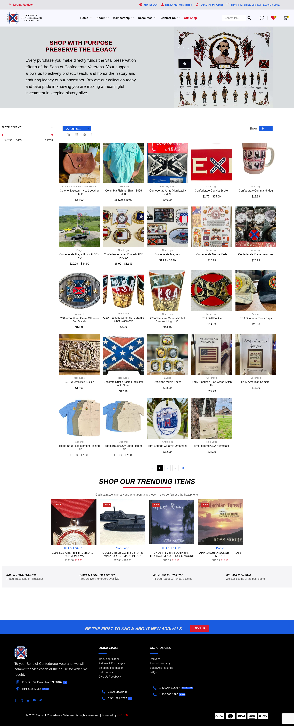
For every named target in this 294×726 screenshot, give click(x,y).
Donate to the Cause (212, 4)
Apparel (79, 314)
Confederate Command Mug (256, 190)
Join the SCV (151, 4)
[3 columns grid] (77, 134)
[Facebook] (15, 700)
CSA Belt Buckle (212, 318)
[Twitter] (22, 700)
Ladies (167, 377)
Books (220, 548)
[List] (93, 134)
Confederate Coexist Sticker (212, 190)
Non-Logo (211, 186)
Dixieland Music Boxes (167, 382)
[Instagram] (28, 700)
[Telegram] (40, 700)
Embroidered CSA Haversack (212, 445)
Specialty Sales (167, 186)
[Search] (249, 18)
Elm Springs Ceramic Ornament (167, 445)
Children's (211, 377)
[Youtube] (34, 700)
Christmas (167, 441)
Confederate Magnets (167, 254)
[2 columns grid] (69, 134)
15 (183, 468)
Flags (79, 250)
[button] (21, 5)
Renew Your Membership (178, 4)
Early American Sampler (255, 382)
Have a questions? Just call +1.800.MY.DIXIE (255, 4)
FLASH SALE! (73, 548)
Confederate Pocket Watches (255, 254)
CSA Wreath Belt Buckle (79, 382)
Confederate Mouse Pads (211, 254)
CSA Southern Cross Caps (256, 318)
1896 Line (123, 186)
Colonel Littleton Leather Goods (79, 186)
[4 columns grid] (85, 134)
